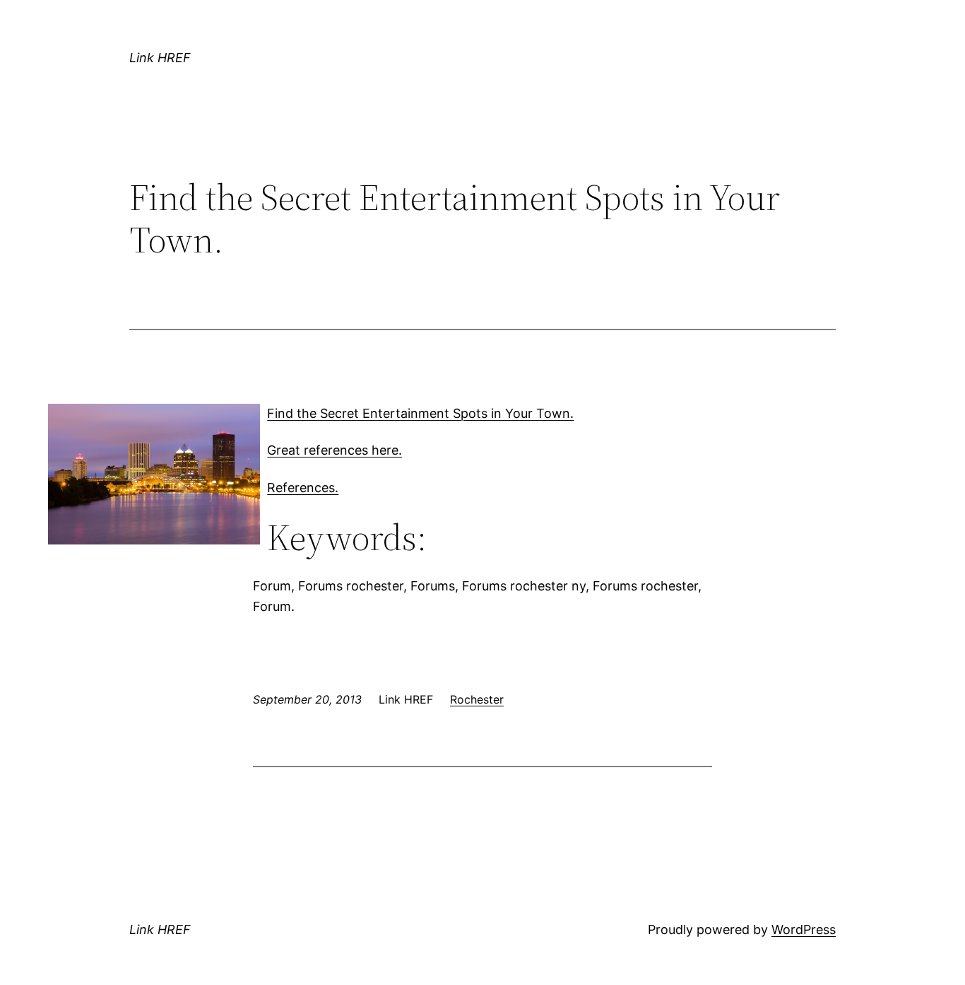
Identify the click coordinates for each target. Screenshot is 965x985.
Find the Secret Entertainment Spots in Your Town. (420, 413)
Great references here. (334, 450)
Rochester (477, 699)
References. (302, 487)
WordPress (803, 929)
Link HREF (160, 57)
